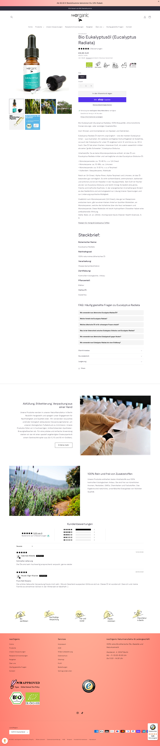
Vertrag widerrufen (65, 671)
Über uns (12, 663)
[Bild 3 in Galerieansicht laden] (48, 106)
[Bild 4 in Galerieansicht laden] (64, 106)
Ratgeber (12, 660)
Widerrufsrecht (40, 739)
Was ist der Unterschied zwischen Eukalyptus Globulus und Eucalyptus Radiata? (107, 330)
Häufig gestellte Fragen (17, 667)
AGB (59, 648)
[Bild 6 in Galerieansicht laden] (32, 122)
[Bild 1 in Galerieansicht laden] (16, 106)
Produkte (12, 648)
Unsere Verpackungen (17, 652)
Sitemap (61, 660)
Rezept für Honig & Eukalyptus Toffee (93, 223)
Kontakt (12, 671)
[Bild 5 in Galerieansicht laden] (16, 122)
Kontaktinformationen (80, 739)
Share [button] (83, 368)
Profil (60, 663)
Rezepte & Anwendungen (18, 656)
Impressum (62, 644)
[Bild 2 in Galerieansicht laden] (32, 106)
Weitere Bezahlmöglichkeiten (102, 105)
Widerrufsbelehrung (65, 652)
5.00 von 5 (37, 533)
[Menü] (156, 724)
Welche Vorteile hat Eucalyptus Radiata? (93, 318)
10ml (82, 77)
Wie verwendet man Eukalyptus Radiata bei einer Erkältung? (100, 342)
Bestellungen (62, 667)
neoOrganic (17, 739)
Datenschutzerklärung (53, 739)
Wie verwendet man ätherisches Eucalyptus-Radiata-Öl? (99, 312)
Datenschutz (62, 656)
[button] (11, 17)
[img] (21, 552)
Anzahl (80, 82)
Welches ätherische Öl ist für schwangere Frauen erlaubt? (99, 324)
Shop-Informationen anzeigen (92, 117)
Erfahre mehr (63, 445)
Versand (88, 58)
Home (11, 644)
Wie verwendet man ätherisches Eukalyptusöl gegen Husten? (100, 336)
